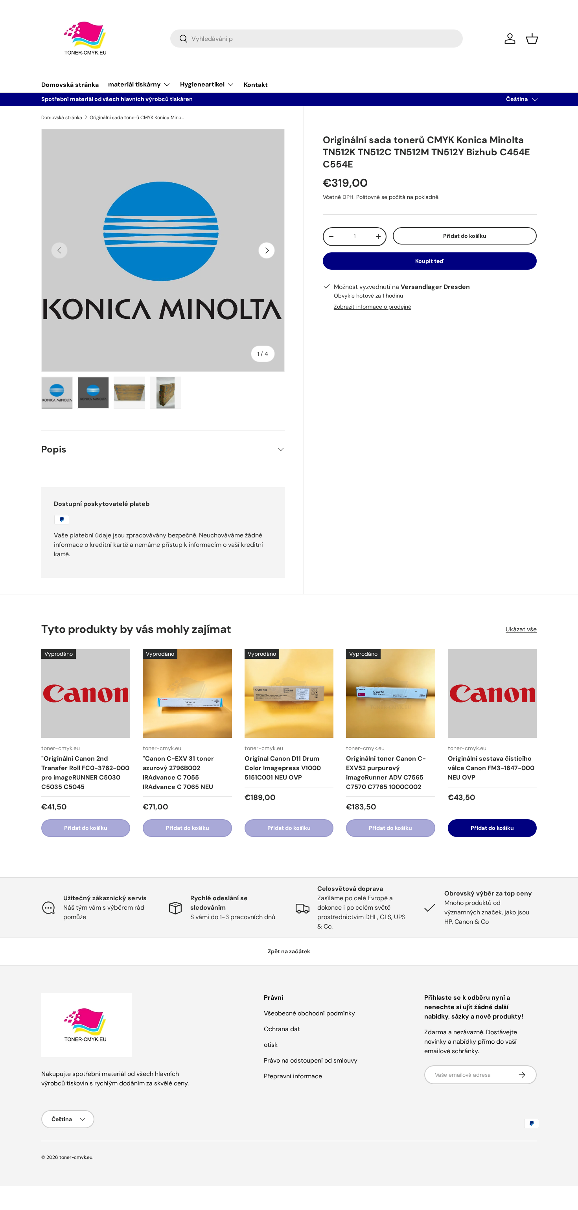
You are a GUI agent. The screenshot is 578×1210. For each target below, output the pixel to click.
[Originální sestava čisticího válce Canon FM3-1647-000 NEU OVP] (492, 693)
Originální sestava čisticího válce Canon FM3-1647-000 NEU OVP (491, 768)
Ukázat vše (521, 629)
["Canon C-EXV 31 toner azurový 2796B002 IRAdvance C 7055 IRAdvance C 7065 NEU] (187, 693)
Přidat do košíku (464, 235)
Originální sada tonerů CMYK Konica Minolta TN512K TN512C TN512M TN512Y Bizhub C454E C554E (137, 117)
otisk (271, 1045)
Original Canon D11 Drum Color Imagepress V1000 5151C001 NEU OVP (283, 768)
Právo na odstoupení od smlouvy (310, 1060)
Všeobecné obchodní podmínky (309, 1013)
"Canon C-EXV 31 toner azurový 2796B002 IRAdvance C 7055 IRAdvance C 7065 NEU (178, 772)
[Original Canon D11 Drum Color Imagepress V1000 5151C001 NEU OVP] (289, 693)
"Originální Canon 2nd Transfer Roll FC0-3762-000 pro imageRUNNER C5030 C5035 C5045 (85, 772)
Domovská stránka (70, 85)
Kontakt (256, 85)
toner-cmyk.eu (75, 1157)
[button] (532, 38)
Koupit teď (429, 261)
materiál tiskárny (134, 84)
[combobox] (316, 38)
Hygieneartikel (202, 84)
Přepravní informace (293, 1076)
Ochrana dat (282, 1029)
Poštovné (368, 196)
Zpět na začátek (289, 951)
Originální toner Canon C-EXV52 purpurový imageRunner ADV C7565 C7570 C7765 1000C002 (386, 772)
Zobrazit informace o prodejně (372, 306)
